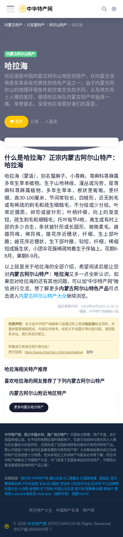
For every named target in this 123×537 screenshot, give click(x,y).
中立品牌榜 (110, 484)
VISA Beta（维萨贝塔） (54, 494)
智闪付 (26, 478)
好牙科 (96, 484)
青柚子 (108, 489)
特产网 (88, 510)
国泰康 (90, 489)
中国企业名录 (64, 489)
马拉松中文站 (80, 484)
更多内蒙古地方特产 (29, 407)
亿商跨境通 (88, 478)
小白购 (23, 489)
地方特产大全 (40, 510)
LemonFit (18, 494)
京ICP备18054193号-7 (32, 529)
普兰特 (79, 489)
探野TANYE (80, 494)
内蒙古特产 (13, 25)
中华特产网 (40, 478)
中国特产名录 (67, 510)
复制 (89, 352)
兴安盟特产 (36, 25)
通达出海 (55, 478)
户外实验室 (30, 484)
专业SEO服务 (49, 484)
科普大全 (11, 489)
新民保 (31, 494)
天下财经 (46, 489)
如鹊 (99, 489)
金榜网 (34, 489)
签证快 (65, 484)
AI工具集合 (71, 478)
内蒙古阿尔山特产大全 (43, 296)
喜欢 (19, 121)
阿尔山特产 (58, 25)
